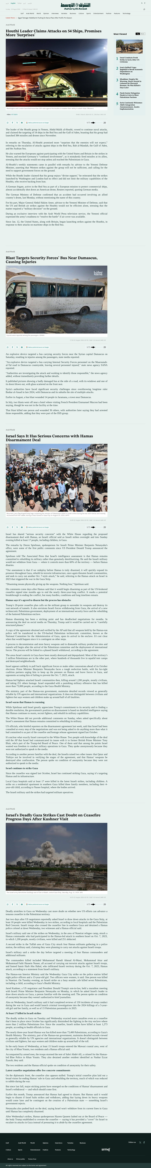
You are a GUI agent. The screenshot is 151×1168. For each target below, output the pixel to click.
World (39, 13)
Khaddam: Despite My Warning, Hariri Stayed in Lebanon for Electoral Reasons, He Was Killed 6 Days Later (130, 83)
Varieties (64, 13)
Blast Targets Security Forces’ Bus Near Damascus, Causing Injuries (41, 18)
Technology (126, 13)
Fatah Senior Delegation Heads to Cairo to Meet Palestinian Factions (130, 95)
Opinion (46, 13)
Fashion (108, 13)
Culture (81, 13)
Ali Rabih (14, 114)
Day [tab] (138, 34)
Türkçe (19, 3)
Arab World (30, 13)
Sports (88, 13)
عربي (7, 3)
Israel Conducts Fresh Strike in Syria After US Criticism (129, 60)
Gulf (22, 13)
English (13, 3)
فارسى (30, 3)
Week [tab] (142, 34)
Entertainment (98, 13)
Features (117, 13)
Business (73, 13)
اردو (24, 3)
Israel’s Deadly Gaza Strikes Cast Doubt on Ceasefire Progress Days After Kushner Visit (53, 817)
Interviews (55, 13)
